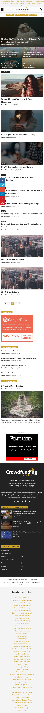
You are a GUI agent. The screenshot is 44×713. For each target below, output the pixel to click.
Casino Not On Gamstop (22, 651)
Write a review (36, 582)
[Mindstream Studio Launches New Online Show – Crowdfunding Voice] (33, 66)
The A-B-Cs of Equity (10, 292)
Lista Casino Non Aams (22, 677)
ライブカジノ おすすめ (22, 682)
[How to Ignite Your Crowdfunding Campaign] (22, 121)
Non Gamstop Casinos (22, 623)
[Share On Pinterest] (2, 198)
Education (4, 569)
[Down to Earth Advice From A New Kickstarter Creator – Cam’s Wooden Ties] (33, 55)
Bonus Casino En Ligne (22, 708)
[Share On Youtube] (2, 203)
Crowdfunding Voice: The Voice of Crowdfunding (21, 214)
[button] (40, 9)
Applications (33, 14)
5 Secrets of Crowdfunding (9, 373)
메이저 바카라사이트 (32, 4)
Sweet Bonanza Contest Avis (22, 679)
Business (3, 556)
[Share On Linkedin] (2, 194)
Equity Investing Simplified (12, 259)
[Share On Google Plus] (2, 189)
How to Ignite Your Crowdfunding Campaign (20, 134)
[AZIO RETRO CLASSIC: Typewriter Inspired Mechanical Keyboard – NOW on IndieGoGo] (6, 525)
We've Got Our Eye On (7, 559)
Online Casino (22, 710)
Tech (2, 563)
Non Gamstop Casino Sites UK (22, 649)
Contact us (22, 585)
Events (27, 582)
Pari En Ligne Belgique (22, 667)
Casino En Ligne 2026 (22, 685)
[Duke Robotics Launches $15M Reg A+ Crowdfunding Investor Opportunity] (6, 514)
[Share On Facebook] (2, 180)
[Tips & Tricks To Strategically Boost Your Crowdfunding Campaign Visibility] (11, 66)
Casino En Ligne (22, 664)
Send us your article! (17, 582)
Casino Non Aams (22, 633)
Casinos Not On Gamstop (22, 603)
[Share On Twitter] (2, 185)
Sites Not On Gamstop (22, 615)
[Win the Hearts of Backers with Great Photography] (22, 85)
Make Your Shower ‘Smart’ (9, 351)
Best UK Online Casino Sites (22, 641)
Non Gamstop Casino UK (22, 644)
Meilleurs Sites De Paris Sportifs (22, 702)
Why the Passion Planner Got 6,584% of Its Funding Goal (18, 358)
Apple (25, 14)
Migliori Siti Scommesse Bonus (22, 695)
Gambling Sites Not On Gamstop (22, 600)
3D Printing (10, 14)
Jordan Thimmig (5, 44)
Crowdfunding (5, 550)
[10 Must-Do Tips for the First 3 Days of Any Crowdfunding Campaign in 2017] (22, 32)
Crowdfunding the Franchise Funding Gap (13, 365)
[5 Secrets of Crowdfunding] (22, 404)
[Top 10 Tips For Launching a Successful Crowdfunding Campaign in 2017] (11, 55)
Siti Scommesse (22, 638)
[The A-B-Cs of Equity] (22, 278)
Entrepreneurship (6, 553)
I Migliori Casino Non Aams (22, 631)
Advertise (7, 582)
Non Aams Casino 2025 (22, 598)
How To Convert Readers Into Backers (17, 167)
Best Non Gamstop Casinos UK (22, 613)
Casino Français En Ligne (22, 690)
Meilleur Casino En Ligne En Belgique (22, 674)
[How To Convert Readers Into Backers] (22, 153)
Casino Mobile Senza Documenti (22, 687)
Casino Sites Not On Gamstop (22, 628)
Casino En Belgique (22, 669)
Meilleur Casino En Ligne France (22, 692)
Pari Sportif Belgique (22, 672)
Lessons (3, 95)
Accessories (18, 14)
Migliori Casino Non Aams (22, 656)
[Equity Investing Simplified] (22, 246)
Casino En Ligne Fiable (22, 697)
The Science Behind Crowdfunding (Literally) (20, 203)
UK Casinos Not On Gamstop (22, 605)
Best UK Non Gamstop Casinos (20, 3)
